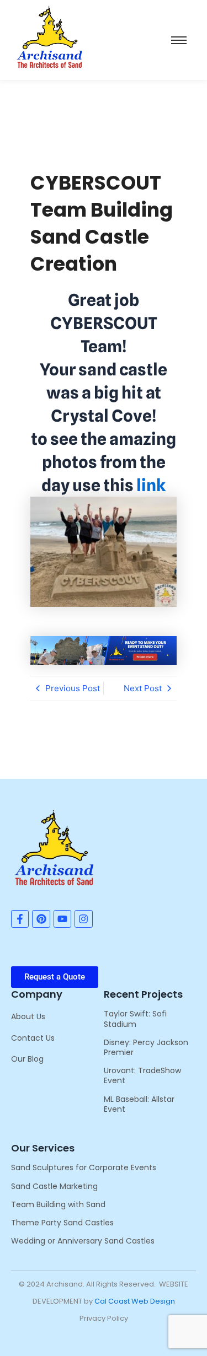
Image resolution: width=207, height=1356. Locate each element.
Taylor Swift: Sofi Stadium (135, 1018)
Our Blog (27, 1058)
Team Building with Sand (58, 1204)
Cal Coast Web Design (134, 1301)
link (151, 485)
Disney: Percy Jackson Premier (146, 1047)
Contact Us (33, 1037)
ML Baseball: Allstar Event (139, 1104)
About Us (28, 1016)
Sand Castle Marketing (54, 1186)
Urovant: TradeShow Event (142, 1075)
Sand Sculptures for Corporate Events (83, 1167)
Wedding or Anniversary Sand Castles (83, 1240)
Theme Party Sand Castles (62, 1222)
